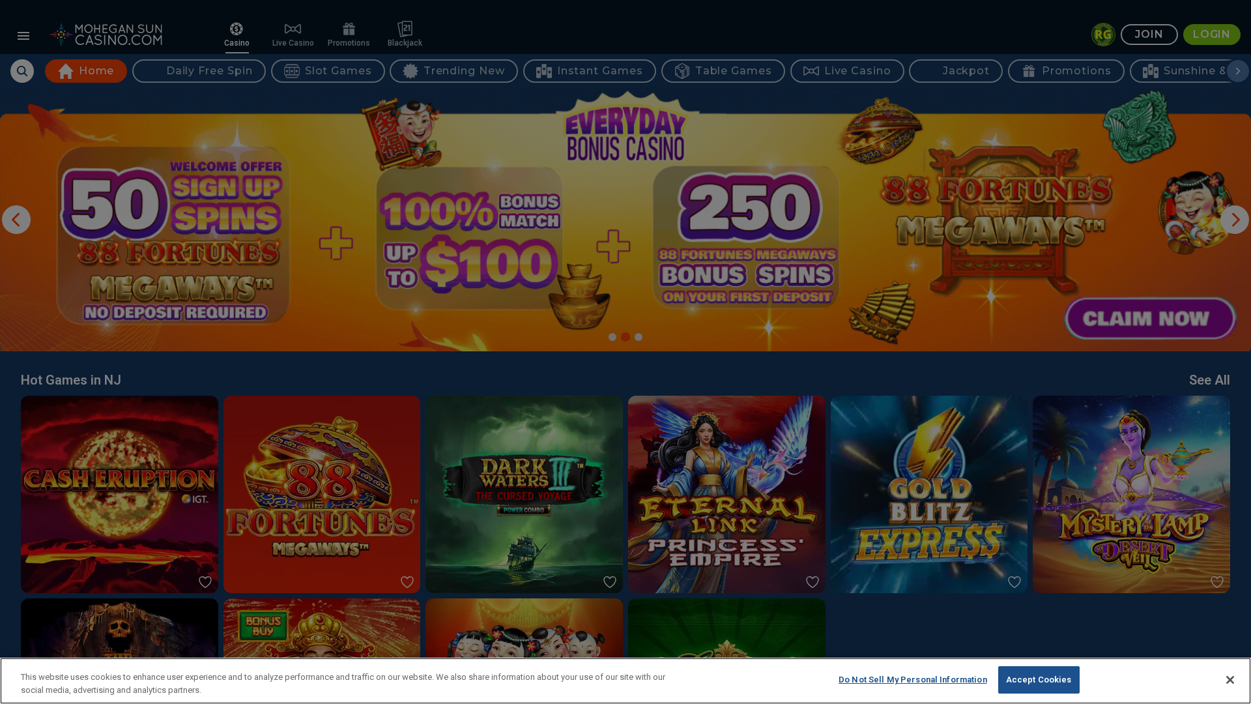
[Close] (1230, 680)
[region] (625, 681)
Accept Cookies (1039, 679)
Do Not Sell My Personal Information (913, 679)
